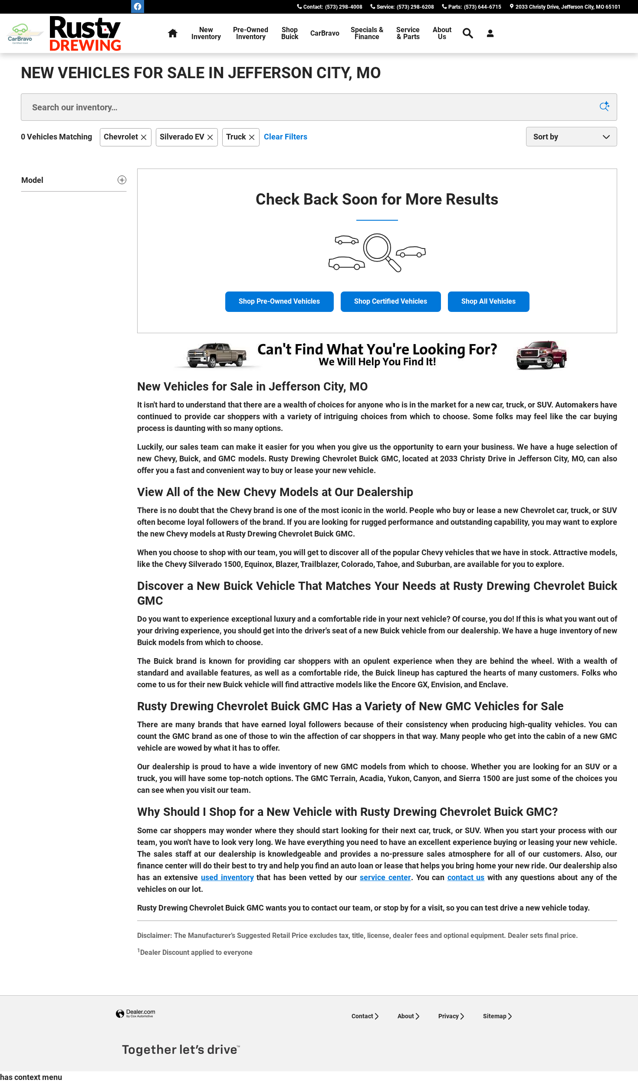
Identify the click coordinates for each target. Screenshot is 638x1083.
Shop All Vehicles (488, 301)
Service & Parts (408, 33)
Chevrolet (121, 136)
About (406, 1016)
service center (385, 877)
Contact (362, 1016)
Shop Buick (290, 33)
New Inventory (206, 33)
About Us (442, 33)
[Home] (25, 34)
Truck (236, 136)
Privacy (448, 1016)
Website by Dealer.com (135, 1014)
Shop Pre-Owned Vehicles (279, 301)
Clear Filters (285, 136)
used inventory (227, 877)
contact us (466, 877)
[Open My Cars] (488, 33)
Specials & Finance (367, 33)
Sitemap (494, 1016)
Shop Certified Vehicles (390, 301)
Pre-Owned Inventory (250, 33)
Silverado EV (182, 136)
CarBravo (324, 33)
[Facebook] (137, 6)
